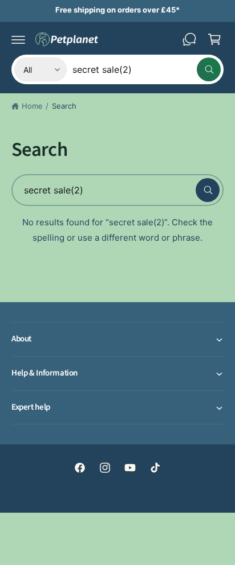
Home (32, 105)
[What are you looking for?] (208, 190)
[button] (18, 39)
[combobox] (147, 69)
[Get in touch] (189, 39)
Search (64, 105)
